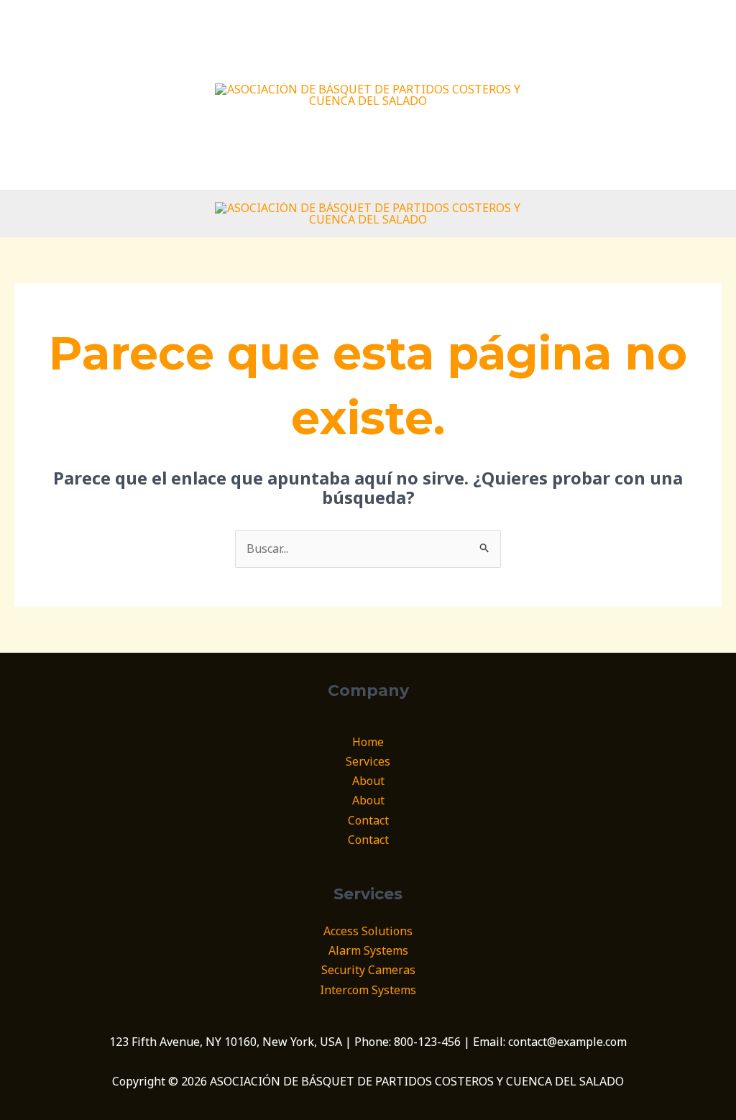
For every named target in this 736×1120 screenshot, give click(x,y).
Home (368, 742)
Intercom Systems (368, 990)
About (368, 781)
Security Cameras (368, 970)
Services (368, 761)
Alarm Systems (368, 950)
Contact (368, 820)
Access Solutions (368, 931)
